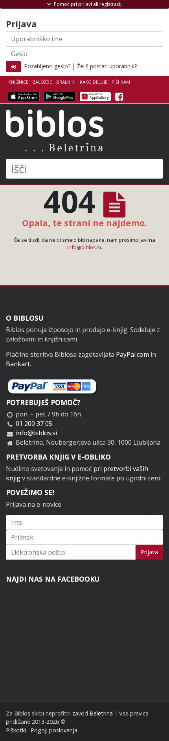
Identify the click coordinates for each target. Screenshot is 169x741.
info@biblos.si (84, 247)
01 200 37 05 (34, 423)
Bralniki (65, 82)
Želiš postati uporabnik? (107, 66)
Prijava (149, 552)
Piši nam (121, 82)
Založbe (42, 82)
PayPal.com (132, 354)
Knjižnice (18, 82)
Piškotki (16, 730)
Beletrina (101, 713)
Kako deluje (93, 82)
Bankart (18, 364)
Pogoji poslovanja (54, 730)
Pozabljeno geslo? (47, 66)
